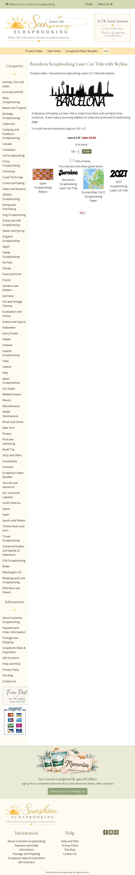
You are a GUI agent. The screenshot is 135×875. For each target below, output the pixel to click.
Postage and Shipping (10, 640)
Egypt (6, 246)
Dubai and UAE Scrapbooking (11, 223)
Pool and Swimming (8, 441)
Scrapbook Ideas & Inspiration (14, 650)
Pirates (6, 433)
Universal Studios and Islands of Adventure (13, 550)
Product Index (33, 51)
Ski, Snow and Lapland (10, 495)
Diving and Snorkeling (9, 207)
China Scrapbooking (11, 163)
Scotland (7, 467)
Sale (106, 51)
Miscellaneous (11, 406)
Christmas (8, 171)
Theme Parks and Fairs (13, 528)
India (5, 361)
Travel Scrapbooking (11, 538)
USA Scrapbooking (14, 560)
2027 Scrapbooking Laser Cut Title (119, 186)
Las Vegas (8, 388)
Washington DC (12, 572)
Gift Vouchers (10, 658)
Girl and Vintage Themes (12, 304)
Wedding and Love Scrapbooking (13, 580)
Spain (5, 514)
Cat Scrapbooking (13, 155)
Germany (8, 296)
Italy (5, 372)
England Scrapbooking (11, 239)
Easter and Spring (13, 231)
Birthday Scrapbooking (11, 116)
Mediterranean (11, 394)
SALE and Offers (12, 455)
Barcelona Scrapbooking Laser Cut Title (68, 184)
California (8, 124)
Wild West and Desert (11, 590)
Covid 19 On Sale (12, 177)
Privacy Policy (10, 669)
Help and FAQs (11, 664)
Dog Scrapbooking (14, 215)
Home (89, 4)
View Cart (104, 4)
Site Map (7, 675)
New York (8, 428)
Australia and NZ (12, 92)
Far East (7, 262)
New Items (54, 51)
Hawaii (6, 339)
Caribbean (8, 150)
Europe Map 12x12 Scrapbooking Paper (93, 196)
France (6, 280)
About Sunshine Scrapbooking (12, 620)
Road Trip (8, 449)
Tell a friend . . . (84, 161)
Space (6, 509)
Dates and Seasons (14, 189)
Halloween (8, 327)
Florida (6, 268)
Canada (7, 144)
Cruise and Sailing (13, 183)
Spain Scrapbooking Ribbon (43, 188)
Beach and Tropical (14, 108)
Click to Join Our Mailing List (67, 791)
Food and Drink (11, 274)
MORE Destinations (10, 414)
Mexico (6, 400)
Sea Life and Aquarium (9, 485)
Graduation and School (12, 314)
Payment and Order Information (13, 630)
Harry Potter (10, 333)
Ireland (6, 367)
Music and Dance (12, 422)
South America (11, 503)
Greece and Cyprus (14, 322)
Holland (7, 345)
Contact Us (9, 681)
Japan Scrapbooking (11, 381)
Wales (6, 566)
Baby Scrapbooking (11, 100)
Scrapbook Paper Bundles (82, 51)
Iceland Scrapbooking (11, 353)
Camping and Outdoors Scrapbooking (11, 134)
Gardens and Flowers (10, 288)
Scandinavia (9, 461)
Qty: (73, 151)
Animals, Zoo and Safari (13, 84)
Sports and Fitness (13, 520)
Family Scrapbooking (11, 254)
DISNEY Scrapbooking (11, 197)
